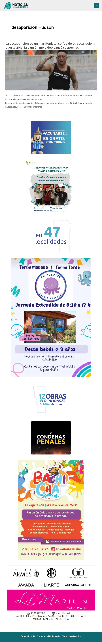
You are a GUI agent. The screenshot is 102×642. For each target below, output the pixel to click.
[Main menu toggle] (96, 5)
